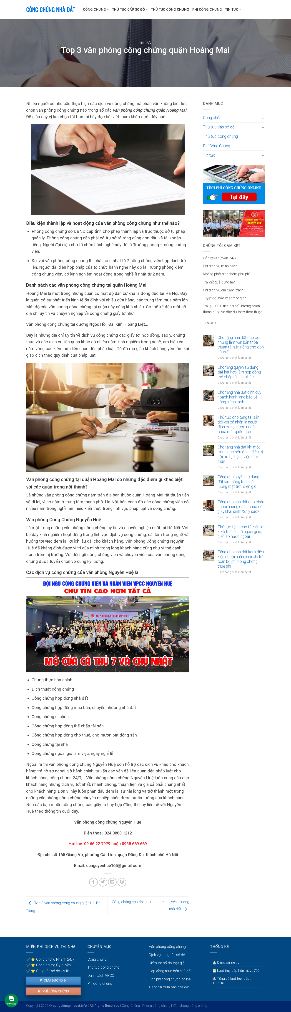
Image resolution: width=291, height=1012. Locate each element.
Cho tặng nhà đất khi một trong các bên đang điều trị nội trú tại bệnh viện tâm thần (240, 454)
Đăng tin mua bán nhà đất (169, 987)
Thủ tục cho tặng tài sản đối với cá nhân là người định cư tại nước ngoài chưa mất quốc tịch (238, 424)
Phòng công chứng (156, 1006)
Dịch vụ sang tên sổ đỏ (167, 955)
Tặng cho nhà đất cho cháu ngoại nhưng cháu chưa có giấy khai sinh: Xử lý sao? (241, 507)
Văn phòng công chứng (167, 946)
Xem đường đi (54, 980)
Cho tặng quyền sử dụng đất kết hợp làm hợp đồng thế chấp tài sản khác (239, 372)
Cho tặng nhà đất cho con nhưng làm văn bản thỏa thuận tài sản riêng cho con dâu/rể (241, 344)
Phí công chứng (55, 991)
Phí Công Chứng (207, 10)
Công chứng (94, 10)
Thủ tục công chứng (170, 10)
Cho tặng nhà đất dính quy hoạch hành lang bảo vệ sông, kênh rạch (239, 397)
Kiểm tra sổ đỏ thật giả (167, 963)
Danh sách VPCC (101, 975)
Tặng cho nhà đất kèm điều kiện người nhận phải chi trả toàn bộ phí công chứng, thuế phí (241, 559)
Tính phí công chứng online (170, 979)
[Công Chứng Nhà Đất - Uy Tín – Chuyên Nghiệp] (51, 9)
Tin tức (231, 10)
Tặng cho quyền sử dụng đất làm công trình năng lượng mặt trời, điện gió (238, 482)
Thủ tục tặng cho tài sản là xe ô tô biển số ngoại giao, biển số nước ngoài (240, 532)
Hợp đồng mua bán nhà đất (170, 971)
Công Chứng (131, 1006)
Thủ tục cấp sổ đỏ (128, 10)
